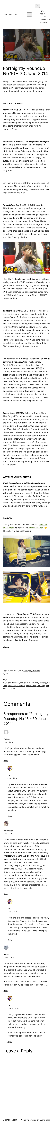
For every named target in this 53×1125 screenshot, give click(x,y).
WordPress (45, 1120)
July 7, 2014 (12, 912)
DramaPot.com (10, 14)
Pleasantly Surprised (16, 686)
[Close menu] (37, 6)
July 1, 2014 (8, 742)
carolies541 (9, 830)
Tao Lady (41, 686)
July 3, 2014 (9, 833)
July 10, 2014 (13, 1008)
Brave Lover (25, 683)
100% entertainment (11, 683)
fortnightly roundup (38, 683)
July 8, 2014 (9, 957)
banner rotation (35, 527)
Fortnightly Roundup (32, 671)
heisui (6, 954)
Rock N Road (31, 686)
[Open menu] (29, 14)
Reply (6, 761)
